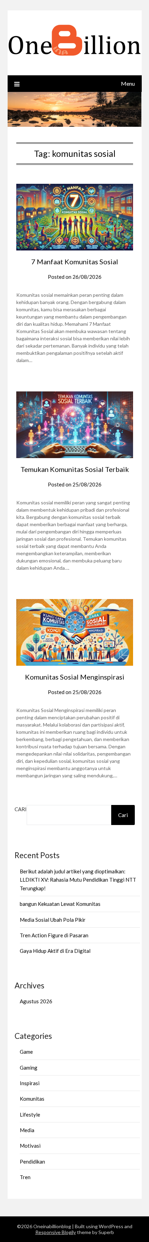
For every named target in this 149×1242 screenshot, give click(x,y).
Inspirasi (30, 1083)
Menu (128, 83)
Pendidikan (32, 1161)
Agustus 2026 (36, 1001)
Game (26, 1052)
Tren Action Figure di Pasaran (54, 935)
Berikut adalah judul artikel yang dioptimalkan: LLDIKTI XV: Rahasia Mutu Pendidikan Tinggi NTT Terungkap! (78, 879)
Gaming (28, 1067)
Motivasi (30, 1146)
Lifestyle (30, 1114)
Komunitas (32, 1099)
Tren (25, 1177)
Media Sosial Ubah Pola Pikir (53, 920)
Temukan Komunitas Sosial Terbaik (74, 469)
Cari (21, 809)
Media (27, 1130)
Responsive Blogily (55, 1232)
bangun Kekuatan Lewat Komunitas (60, 904)
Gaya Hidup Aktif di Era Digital (55, 951)
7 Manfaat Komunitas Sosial (74, 261)
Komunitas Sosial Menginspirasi (74, 677)
